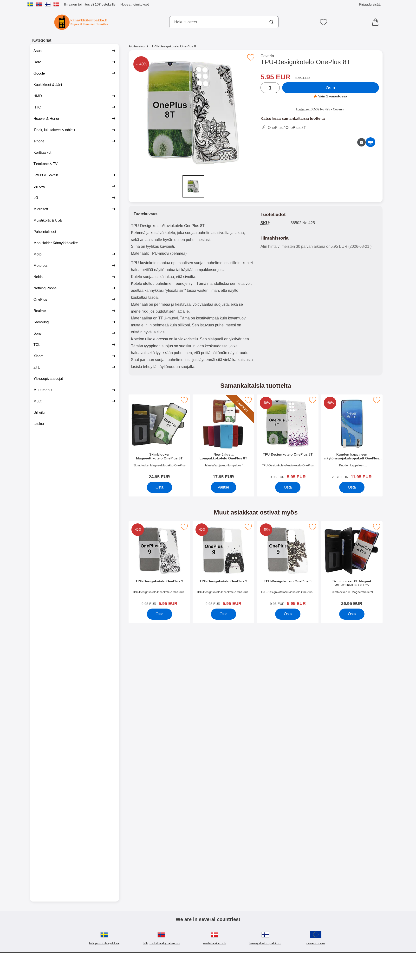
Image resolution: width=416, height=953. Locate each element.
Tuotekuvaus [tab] (145, 214)
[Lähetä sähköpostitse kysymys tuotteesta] (361, 142)
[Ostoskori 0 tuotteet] (376, 22)
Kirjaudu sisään (371, 4)
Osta (330, 87)
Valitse (223, 487)
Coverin (267, 56)
